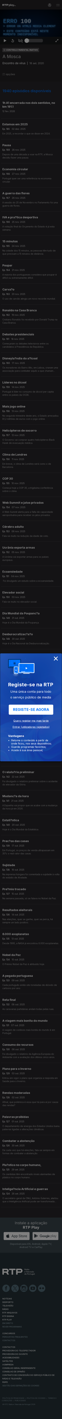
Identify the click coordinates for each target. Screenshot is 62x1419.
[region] (31, 709)
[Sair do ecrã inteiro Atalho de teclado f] (57, 1415)
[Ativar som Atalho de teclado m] (20, 1415)
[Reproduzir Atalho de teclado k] (5, 1415)
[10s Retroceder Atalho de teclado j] (13, 1415)
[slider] (35, 1415)
